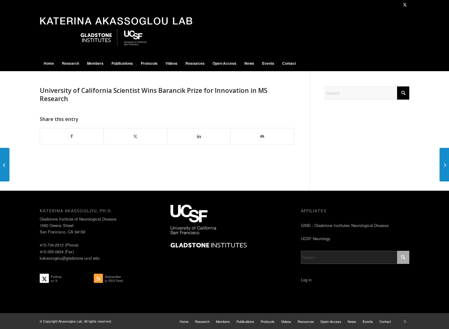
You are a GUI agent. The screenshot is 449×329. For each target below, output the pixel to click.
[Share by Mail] (262, 136)
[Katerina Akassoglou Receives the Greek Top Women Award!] (4, 164)
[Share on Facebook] (72, 136)
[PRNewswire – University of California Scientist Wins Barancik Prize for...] (444, 164)
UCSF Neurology (315, 238)
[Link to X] (404, 4)
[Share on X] (135, 136)
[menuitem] (49, 63)
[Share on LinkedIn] (199, 136)
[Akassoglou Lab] (116, 32)
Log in (306, 280)
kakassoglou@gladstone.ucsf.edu (70, 258)
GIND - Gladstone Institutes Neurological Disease (345, 225)
